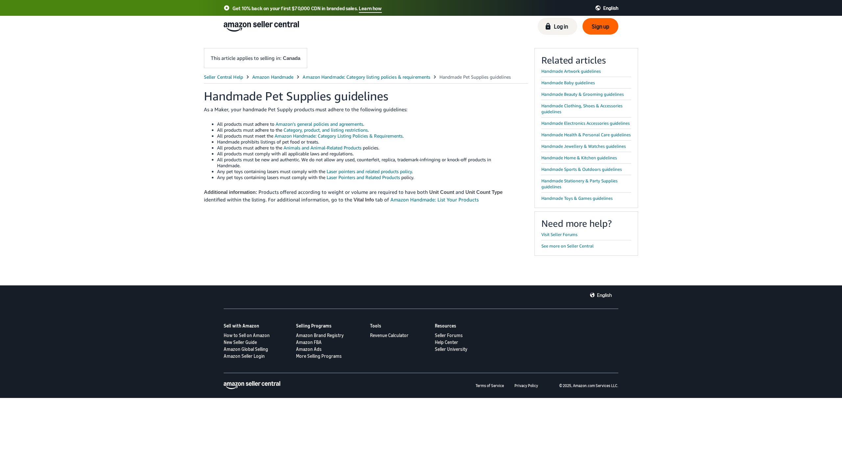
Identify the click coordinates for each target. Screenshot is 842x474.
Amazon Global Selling (246, 349)
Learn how (370, 8)
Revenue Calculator (389, 335)
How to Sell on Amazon (247, 335)
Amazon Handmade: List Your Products (434, 199)
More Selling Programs (319, 356)
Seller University (451, 349)
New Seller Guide (240, 342)
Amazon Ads (309, 349)
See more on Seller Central (567, 246)
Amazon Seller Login (244, 356)
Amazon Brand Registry (320, 335)
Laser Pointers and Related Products (363, 177)
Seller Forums (449, 335)
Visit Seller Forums (559, 234)
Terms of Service (490, 385)
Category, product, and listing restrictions (326, 130)
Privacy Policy (526, 385)
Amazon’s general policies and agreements (319, 124)
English (604, 295)
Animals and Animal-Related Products (322, 147)
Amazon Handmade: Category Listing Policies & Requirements (339, 136)
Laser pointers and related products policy (369, 171)
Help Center (446, 342)
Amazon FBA (309, 342)
